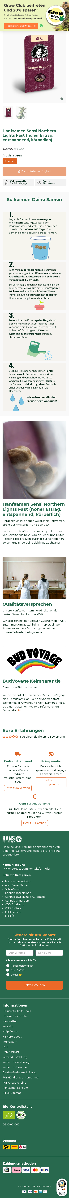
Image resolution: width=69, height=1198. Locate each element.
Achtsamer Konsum (15, 1087)
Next (63, 64)
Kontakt (8, 1026)
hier (19, 710)
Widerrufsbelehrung (16, 1062)
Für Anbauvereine (14, 1082)
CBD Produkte (14, 904)
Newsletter (10, 1021)
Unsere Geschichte (15, 1016)
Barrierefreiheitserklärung (19, 1072)
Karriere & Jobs (12, 1036)
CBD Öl (10, 916)
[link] (34, 15)
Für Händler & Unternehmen (21, 1077)
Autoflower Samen (17, 885)
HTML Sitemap (12, 1092)
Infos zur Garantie (34, 823)
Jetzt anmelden (34, 985)
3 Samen (10, 161)
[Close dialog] (66, 3)
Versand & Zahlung (15, 1057)
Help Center (10, 1031)
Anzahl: (12, 155)
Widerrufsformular (15, 1067)
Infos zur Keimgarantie (51, 782)
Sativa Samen (13, 889)
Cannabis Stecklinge (18, 893)
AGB (5, 1046)
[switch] (62, 1193)
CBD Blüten (13, 908)
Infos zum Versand (18, 788)
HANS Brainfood (43, 1186)
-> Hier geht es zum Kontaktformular (26, 868)
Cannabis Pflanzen (17, 900)
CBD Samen (13, 912)
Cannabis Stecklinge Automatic (25, 896)
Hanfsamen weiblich (18, 881)
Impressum (10, 1041)
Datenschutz (11, 1052)
